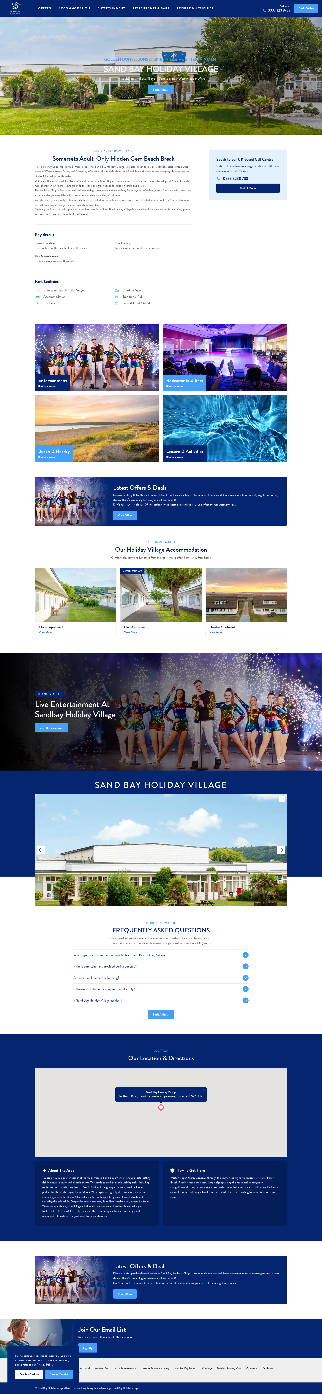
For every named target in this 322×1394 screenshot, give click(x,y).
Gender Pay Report (185, 1368)
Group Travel (82, 1368)
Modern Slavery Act (229, 1368)
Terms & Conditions (124, 1368)
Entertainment (111, 8)
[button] (161, 1108)
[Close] (203, 1090)
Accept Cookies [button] (59, 1374)
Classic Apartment (51, 627)
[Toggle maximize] (282, 799)
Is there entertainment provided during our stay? (105, 966)
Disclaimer (252, 1368)
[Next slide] (281, 850)
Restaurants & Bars (151, 8)
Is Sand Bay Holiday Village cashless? (97, 1000)
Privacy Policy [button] (45, 1364)
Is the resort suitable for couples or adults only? (104, 989)
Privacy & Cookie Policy (155, 1368)
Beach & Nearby (54, 451)
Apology (207, 1368)
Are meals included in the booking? (96, 977)
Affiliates (268, 1368)
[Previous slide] (41, 850)
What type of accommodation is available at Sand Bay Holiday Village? (119, 954)
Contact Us (101, 1368)
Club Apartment (135, 627)
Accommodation (74, 8)
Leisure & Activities (195, 8)
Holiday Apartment (222, 627)
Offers (44, 8)
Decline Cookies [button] (29, 1374)
